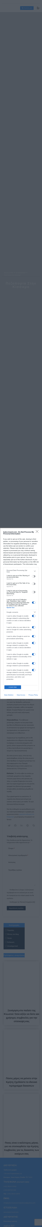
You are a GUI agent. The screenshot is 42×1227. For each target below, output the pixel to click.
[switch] (33, 576)
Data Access (21, 695)
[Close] (38, 532)
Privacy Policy (33, 695)
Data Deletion (8, 695)
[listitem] (21, 571)
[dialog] (21, 613)
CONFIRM (13, 687)
